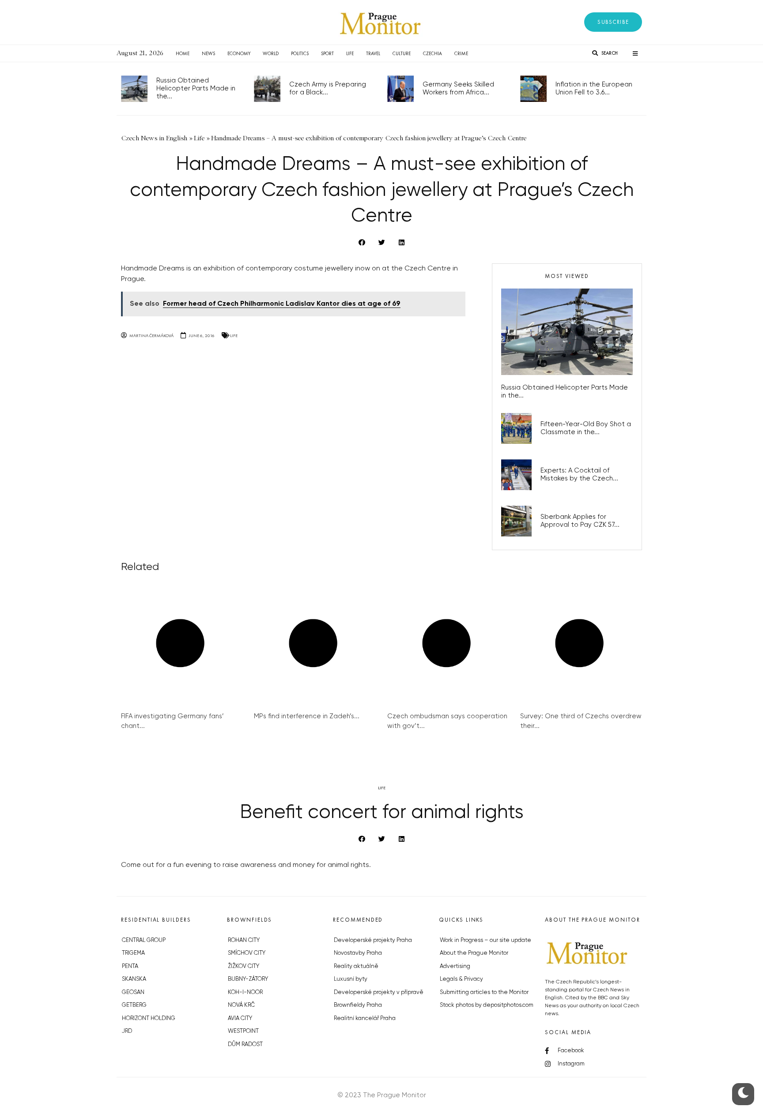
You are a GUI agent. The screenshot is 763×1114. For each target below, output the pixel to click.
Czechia (432, 53)
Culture (402, 53)
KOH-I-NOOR (245, 992)
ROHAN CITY (244, 940)
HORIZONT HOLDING (148, 1018)
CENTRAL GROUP (144, 940)
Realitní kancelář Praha (365, 1018)
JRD (127, 1031)
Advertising (455, 966)
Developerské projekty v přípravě (378, 992)
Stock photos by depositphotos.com (486, 1005)
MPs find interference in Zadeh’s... (306, 716)
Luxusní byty (350, 979)
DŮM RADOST (245, 1044)
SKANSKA (134, 979)
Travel (373, 53)
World (271, 53)
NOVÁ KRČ (241, 1005)
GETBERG (134, 1005)
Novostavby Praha (358, 953)
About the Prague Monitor (474, 953)
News (208, 53)
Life (350, 53)
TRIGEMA (133, 953)
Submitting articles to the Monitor (484, 992)
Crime (461, 53)
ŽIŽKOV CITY (243, 966)
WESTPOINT (243, 1031)
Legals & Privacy (461, 979)
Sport (327, 53)
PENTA (130, 966)
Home (182, 53)
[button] (613, 22)
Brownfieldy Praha (358, 1005)
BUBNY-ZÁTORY (248, 979)
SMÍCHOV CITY (246, 953)
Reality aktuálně (356, 966)
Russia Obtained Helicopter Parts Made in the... (195, 88)
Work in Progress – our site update (485, 940)
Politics (300, 53)
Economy (238, 53)
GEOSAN (133, 992)
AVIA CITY (240, 1018)
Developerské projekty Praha (373, 940)
